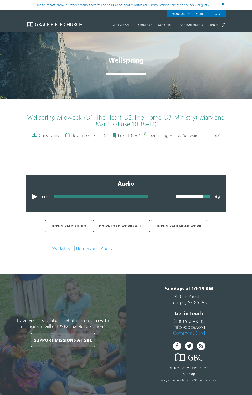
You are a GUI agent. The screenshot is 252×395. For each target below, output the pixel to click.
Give (218, 13)
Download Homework (179, 226)
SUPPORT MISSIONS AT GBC (63, 340)
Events (200, 13)
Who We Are (121, 25)
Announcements (191, 25)
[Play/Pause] (34, 197)
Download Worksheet (121, 226)
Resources (178, 13)
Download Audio (68, 226)
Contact (213, 25)
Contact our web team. (206, 380)
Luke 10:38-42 (130, 135)
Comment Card (189, 333)
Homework (86, 248)
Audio (106, 248)
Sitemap (189, 373)
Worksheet (62, 248)
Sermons (144, 25)
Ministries (164, 25)
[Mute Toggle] (217, 197)
